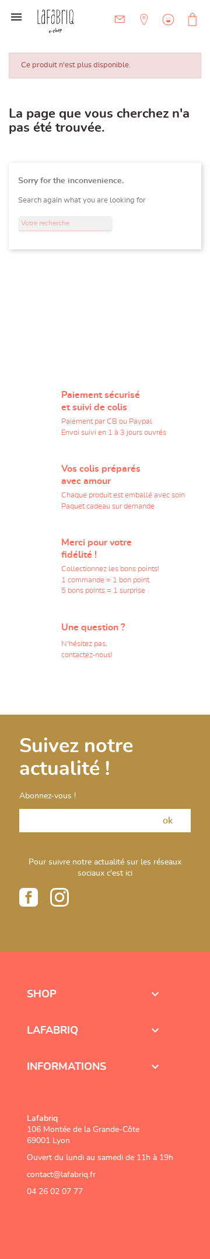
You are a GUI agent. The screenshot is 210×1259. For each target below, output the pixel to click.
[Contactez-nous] (120, 19)
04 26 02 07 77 (55, 1192)
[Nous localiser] (143, 28)
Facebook (28, 897)
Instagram (59, 897)
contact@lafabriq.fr (61, 1175)
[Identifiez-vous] (167, 28)
